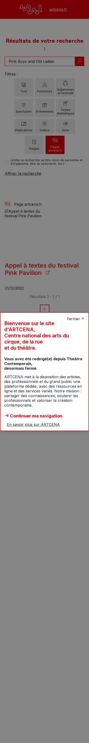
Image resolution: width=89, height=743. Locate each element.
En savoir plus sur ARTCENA (33, 424)
